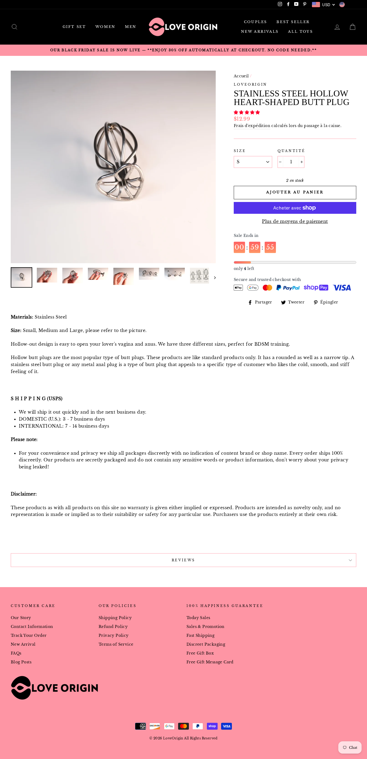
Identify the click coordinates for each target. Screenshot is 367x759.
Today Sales (198, 618)
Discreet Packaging (205, 644)
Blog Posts (21, 662)
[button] (247, 112)
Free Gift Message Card (209, 662)
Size (240, 151)
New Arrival (23, 644)
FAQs (16, 653)
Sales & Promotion (205, 626)
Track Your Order (28, 635)
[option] (183, 50)
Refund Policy (113, 626)
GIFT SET (74, 26)
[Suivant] (212, 277)
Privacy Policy (114, 635)
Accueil (241, 76)
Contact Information (32, 626)
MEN (130, 26)
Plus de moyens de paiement (295, 221)
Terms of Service (116, 644)
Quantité (291, 151)
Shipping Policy (115, 618)
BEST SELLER (293, 22)
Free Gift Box (200, 653)
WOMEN (105, 26)
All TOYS (300, 31)
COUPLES (255, 22)
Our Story (21, 618)
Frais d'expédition (252, 126)
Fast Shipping (200, 635)
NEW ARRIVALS (260, 31)
